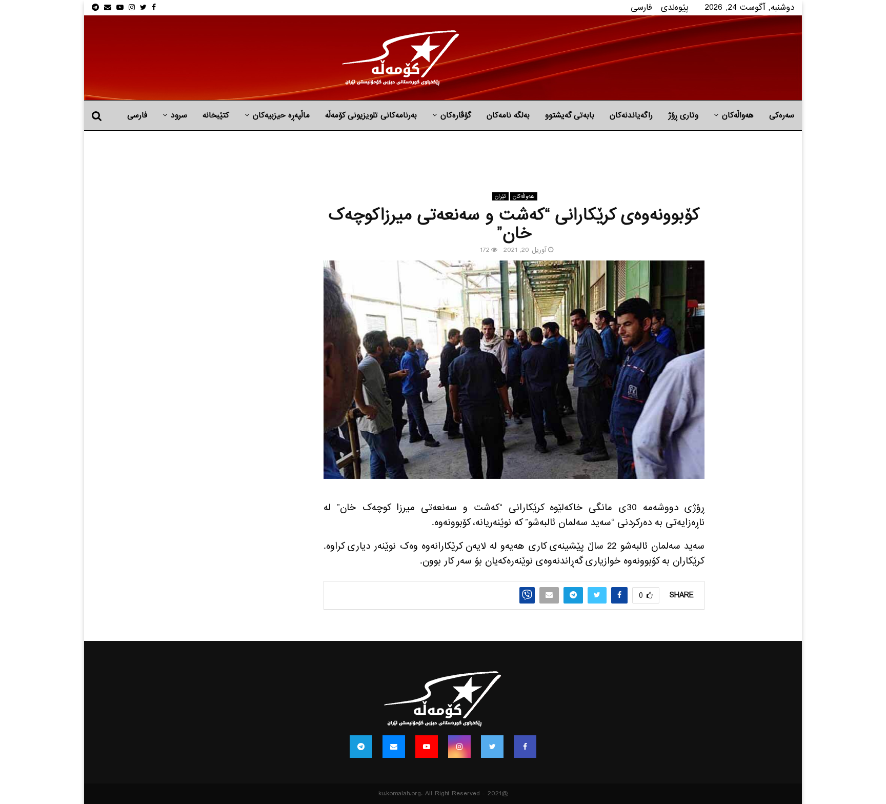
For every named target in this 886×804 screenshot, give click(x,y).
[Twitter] (492, 746)
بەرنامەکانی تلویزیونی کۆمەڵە (371, 115)
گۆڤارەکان (455, 115)
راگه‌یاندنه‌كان (631, 115)
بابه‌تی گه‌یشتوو (569, 115)
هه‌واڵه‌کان (738, 115)
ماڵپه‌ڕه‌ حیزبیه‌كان (281, 115)
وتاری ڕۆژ (683, 115)
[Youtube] (426, 746)
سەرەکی (781, 115)
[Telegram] (361, 746)
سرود (179, 115)
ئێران (500, 196)
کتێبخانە (216, 115)
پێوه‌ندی (675, 7)
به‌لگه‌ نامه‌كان (508, 115)
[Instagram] (459, 746)
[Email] (393, 746)
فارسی (641, 7)
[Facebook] (525, 746)
